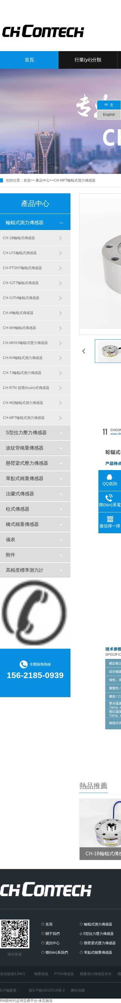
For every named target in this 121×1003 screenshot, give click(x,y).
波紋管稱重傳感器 (24, 447)
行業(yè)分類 (88, 59)
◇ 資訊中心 (50, 943)
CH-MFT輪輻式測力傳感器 (74, 180)
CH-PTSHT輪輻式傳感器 (22, 268)
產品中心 (43, 180)
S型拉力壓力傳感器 (26, 432)
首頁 (29, 59)
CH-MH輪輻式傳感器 (19, 328)
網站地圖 (78, 990)
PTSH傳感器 (64, 974)
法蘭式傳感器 (20, 493)
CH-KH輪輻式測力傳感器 (23, 358)
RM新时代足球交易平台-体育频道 (26, 1001)
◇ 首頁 (47, 924)
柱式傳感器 (17, 508)
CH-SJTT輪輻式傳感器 (21, 283)
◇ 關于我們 (50, 934)
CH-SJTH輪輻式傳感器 (21, 298)
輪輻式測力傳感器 (24, 222)
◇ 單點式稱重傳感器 (96, 952)
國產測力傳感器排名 (96, 974)
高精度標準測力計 (24, 570)
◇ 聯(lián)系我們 (54, 952)
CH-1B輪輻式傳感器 (19, 238)
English (109, 115)
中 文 (109, 105)
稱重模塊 (41, 974)
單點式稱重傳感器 (24, 478)
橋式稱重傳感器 (22, 524)
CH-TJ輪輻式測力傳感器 (22, 373)
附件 (10, 554)
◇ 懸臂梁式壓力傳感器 (98, 943)
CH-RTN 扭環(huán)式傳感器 (26, 388)
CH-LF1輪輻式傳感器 (20, 253)
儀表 (10, 539)
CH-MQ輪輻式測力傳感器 (23, 403)
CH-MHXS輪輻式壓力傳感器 (25, 343)
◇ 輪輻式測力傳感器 (96, 924)
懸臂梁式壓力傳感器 (27, 463)
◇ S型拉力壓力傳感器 (97, 934)
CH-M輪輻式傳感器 (18, 313)
